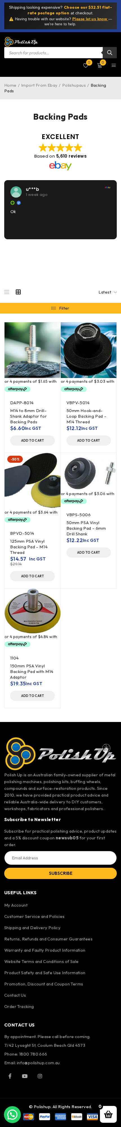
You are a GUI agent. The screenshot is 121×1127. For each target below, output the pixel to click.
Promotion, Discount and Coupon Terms (43, 984)
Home (10, 85)
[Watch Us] (24, 1076)
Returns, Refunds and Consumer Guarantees (48, 939)
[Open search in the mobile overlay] (60, 52)
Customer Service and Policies (34, 916)
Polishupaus (74, 85)
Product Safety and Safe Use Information (45, 972)
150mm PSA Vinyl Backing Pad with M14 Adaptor (31, 671)
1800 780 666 (33, 1054)
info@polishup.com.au (38, 1062)
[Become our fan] (9, 1076)
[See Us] (40, 1076)
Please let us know (90, 19)
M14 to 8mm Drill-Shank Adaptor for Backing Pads (28, 416)
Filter (64, 308)
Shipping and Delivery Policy (32, 927)
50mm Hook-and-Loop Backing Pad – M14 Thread (86, 416)
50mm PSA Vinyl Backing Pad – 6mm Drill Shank (86, 528)
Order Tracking (19, 1006)
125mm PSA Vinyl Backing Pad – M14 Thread (29, 546)
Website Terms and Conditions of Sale (41, 961)
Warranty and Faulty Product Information (45, 950)
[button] (32, 440)
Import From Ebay (39, 85)
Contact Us (15, 995)
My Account (16, 905)
